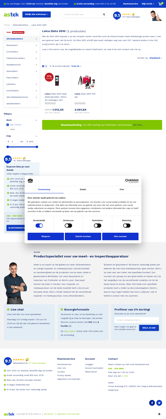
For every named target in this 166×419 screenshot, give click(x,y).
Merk (9, 120)
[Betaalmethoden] (159, 414)
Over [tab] (122, 189)
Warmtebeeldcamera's (17, 97)
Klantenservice (130, 4)
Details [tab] (83, 189)
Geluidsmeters (13, 103)
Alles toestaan (120, 236)
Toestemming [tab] (44, 189)
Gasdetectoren (13, 65)
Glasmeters (12, 71)
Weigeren (46, 236)
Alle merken (15, 125)
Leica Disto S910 (39, 25)
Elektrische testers (15, 58)
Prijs (8, 136)
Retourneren (91, 372)
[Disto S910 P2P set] (87, 82)
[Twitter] (159, 403)
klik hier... (138, 124)
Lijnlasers (11, 84)
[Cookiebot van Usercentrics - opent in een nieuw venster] (127, 181)
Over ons (61, 368)
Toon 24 (75, 66)
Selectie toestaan (83, 236)
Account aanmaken (94, 368)
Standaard (155, 58)
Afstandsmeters (20, 25)
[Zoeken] (104, 14)
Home (7, 25)
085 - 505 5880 (14, 216)
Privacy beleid (64, 375)
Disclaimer (49, 414)
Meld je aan (149, 328)
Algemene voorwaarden (68, 379)
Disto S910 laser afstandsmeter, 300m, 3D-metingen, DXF (56, 97)
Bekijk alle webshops (35, 14)
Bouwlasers (12, 45)
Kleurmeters (12, 78)
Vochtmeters (12, 90)
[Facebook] (152, 403)
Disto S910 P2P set (85, 95)
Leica (12, 129)
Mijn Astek (147, 4)
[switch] (68, 225)
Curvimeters (12, 52)
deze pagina (70, 331)
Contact (61, 372)
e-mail (125, 376)
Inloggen (89, 364)
